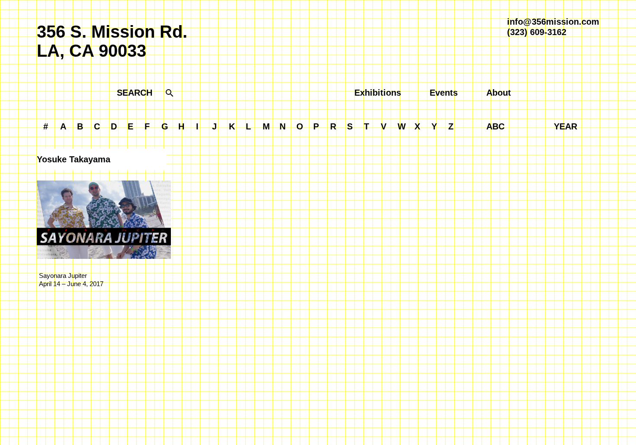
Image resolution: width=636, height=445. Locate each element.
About (498, 92)
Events (444, 92)
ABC (495, 126)
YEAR (565, 126)
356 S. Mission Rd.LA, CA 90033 (112, 41)
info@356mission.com (553, 21)
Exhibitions (377, 92)
